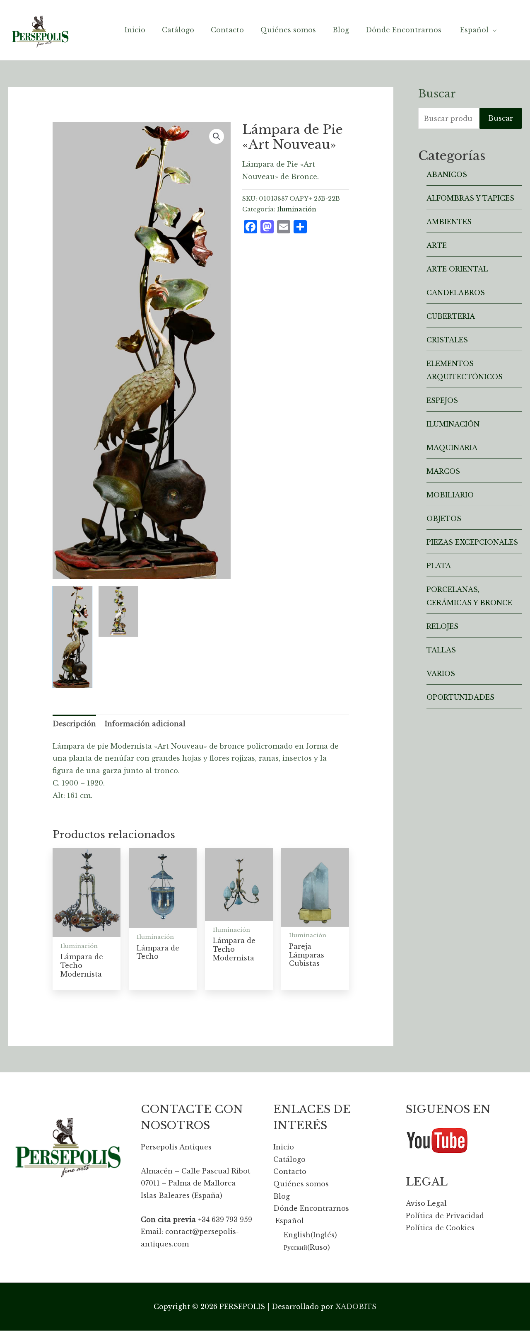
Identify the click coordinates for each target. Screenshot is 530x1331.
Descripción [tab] (74, 724)
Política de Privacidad (445, 1216)
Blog (281, 1196)
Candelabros (455, 293)
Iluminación (296, 209)
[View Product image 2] (118, 611)
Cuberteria (450, 316)
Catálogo (289, 1159)
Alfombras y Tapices (470, 198)
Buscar (500, 118)
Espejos (442, 400)
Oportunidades (460, 697)
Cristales (447, 340)
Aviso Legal (426, 1203)
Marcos (443, 471)
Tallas (441, 650)
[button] (216, 136)
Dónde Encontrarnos (311, 1208)
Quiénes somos (301, 1184)
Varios (440, 673)
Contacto (289, 1171)
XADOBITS (355, 1306)
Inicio (283, 1147)
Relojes (442, 626)
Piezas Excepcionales (472, 542)
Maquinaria (451, 448)
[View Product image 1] (72, 637)
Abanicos (446, 174)
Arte (436, 245)
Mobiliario (450, 495)
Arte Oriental (457, 269)
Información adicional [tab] (145, 724)
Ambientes (449, 222)
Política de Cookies (440, 1228)
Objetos (443, 518)
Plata (438, 566)
